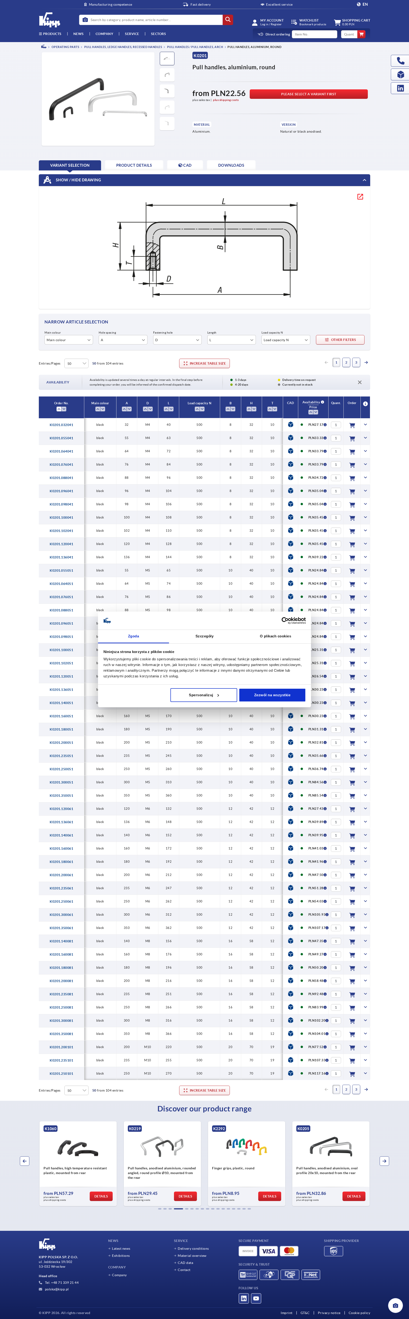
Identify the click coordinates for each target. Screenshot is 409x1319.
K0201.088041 (61, 478)
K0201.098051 (61, 637)
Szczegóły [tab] (205, 636)
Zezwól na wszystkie (272, 695)
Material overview (192, 1256)
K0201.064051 (61, 584)
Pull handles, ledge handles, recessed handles (123, 46)
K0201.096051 (61, 623)
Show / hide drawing (78, 180)
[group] (78, 1163)
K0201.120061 (61, 809)
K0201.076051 (61, 597)
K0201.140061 (61, 835)
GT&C (305, 1313)
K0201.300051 (61, 782)
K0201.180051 (61, 729)
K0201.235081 (61, 994)
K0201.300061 (61, 915)
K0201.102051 (61, 663)
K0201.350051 (61, 795)
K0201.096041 (61, 491)
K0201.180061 (61, 862)
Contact (184, 1270)
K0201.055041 (61, 438)
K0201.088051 (61, 610)
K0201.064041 (61, 451)
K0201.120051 (61, 676)
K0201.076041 (61, 464)
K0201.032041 (61, 425)
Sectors (158, 33)
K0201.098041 (61, 504)
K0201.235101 (61, 1060)
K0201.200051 (61, 742)
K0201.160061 (61, 848)
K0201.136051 (61, 690)
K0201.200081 (61, 981)
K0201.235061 (61, 888)
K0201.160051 (61, 716)
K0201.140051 (61, 703)
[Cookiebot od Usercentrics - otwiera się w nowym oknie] (285, 620)
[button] (159, 1209)
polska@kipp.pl (56, 1289)
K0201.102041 (61, 531)
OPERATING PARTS (65, 46)
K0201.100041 (61, 517)
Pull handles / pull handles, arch (194, 46)
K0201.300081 (61, 1021)
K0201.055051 (61, 570)
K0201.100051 (61, 650)
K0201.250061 (61, 901)
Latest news (121, 1248)
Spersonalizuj (201, 695)
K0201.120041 (61, 544)
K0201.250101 (61, 1073)
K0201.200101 (61, 1047)
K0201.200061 (61, 875)
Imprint (287, 1313)
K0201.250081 (61, 1007)
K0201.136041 (61, 557)
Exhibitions (121, 1256)
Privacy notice (329, 1313)
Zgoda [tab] (133, 636)
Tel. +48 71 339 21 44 (61, 1282)
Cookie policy (359, 1313)
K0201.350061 (61, 928)
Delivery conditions (193, 1248)
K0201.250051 (61, 769)
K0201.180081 (61, 968)
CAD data (185, 1263)
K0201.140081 (61, 941)
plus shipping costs (226, 99)
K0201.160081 (61, 954)
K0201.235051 (61, 756)
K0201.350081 (61, 1034)
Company (104, 33)
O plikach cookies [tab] (275, 636)
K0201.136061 (61, 822)
